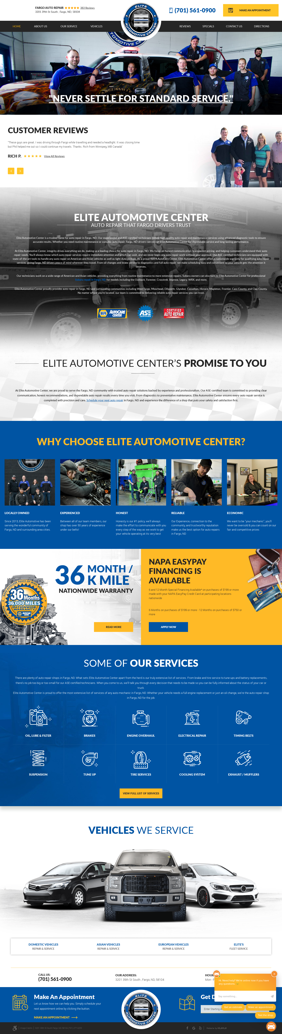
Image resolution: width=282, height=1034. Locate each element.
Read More (113, 627)
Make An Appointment (255, 10)
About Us (40, 26)
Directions (261, 26)
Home (17, 26)
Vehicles (96, 26)
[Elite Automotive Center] (141, 20)
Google (194, 1028)
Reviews (185, 26)
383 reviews (87, 8)
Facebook (187, 1028)
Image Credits (26, 1028)
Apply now (168, 627)
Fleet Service (239, 946)
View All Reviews (54, 156)
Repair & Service (43, 946)
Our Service (69, 26)
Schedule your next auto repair (104, 400)
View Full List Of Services (141, 793)
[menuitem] (17, 26)
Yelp (200, 1028)
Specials (208, 26)
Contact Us (234, 26)
